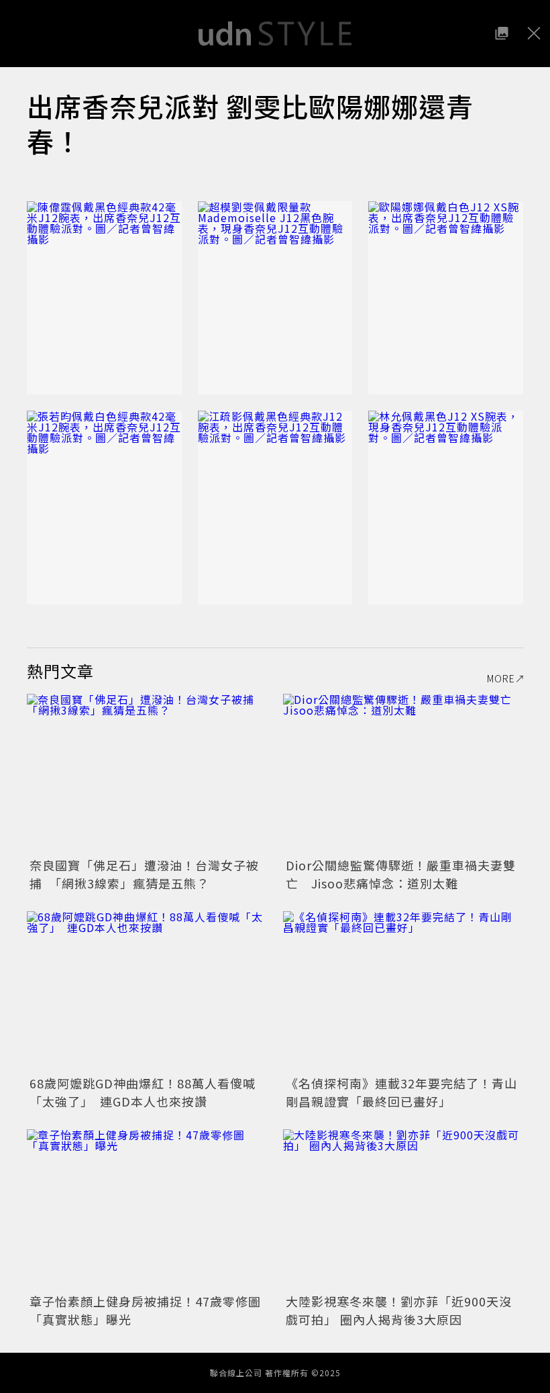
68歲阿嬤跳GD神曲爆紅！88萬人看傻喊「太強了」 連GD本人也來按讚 (143, 1092)
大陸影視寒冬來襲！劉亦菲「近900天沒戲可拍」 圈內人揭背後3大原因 (399, 1310)
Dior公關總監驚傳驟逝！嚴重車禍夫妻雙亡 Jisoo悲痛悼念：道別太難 (401, 874)
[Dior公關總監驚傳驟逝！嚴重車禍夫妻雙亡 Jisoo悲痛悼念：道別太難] (403, 774)
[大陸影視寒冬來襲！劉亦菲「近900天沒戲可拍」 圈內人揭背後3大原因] (403, 1209)
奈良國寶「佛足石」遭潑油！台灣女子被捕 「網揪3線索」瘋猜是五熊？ (144, 874)
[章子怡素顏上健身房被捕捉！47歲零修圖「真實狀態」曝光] (147, 1209)
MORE (501, 678)
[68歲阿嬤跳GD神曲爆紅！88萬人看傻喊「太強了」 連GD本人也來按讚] (147, 991)
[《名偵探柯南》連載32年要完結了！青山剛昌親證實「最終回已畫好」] (403, 991)
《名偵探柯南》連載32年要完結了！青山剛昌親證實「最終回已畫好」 (401, 1092)
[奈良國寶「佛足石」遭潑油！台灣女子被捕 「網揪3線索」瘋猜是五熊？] (147, 774)
